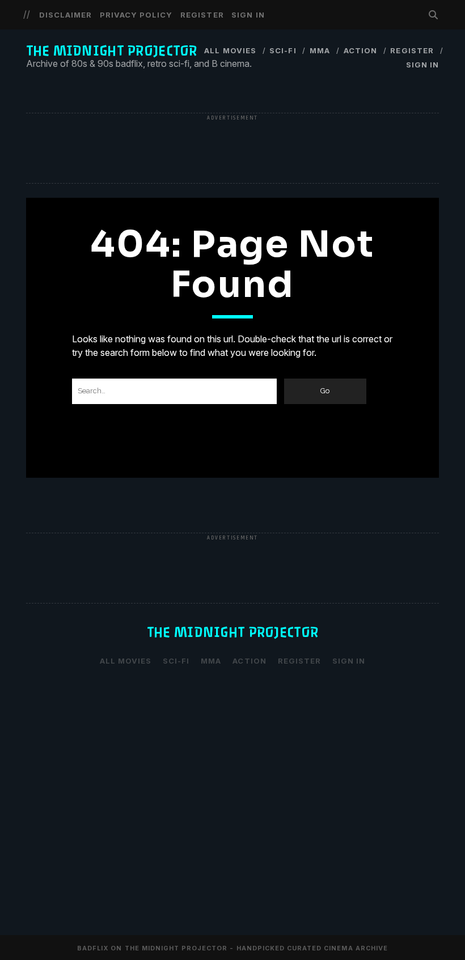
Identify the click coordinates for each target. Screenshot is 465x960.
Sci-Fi (282, 50)
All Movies (230, 50)
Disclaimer (65, 14)
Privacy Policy (136, 14)
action (360, 50)
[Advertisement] (232, 149)
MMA (320, 50)
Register (201, 14)
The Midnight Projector (111, 50)
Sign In (247, 14)
